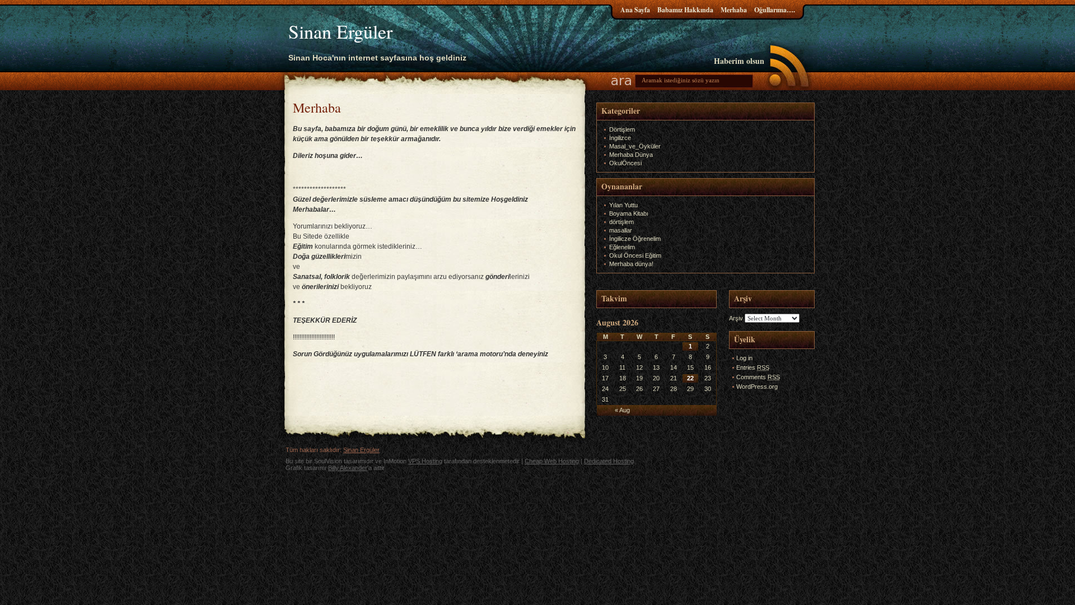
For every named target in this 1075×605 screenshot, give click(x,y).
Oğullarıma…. (774, 10)
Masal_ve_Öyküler (635, 146)
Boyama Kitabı (628, 213)
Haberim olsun (739, 61)
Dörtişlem (622, 129)
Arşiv (736, 318)
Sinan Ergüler (340, 31)
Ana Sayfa (635, 10)
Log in (744, 358)
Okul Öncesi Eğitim (635, 255)
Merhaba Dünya (631, 154)
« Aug (622, 410)
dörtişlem (621, 221)
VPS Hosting (425, 461)
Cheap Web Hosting (552, 461)
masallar (620, 230)
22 (690, 378)
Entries (752, 367)
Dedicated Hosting (609, 461)
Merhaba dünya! (631, 263)
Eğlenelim (622, 247)
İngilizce (620, 137)
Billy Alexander (347, 467)
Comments (758, 377)
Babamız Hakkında (685, 10)
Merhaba (734, 10)
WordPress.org (757, 386)
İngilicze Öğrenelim (635, 238)
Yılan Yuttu (623, 205)
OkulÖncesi (625, 163)
